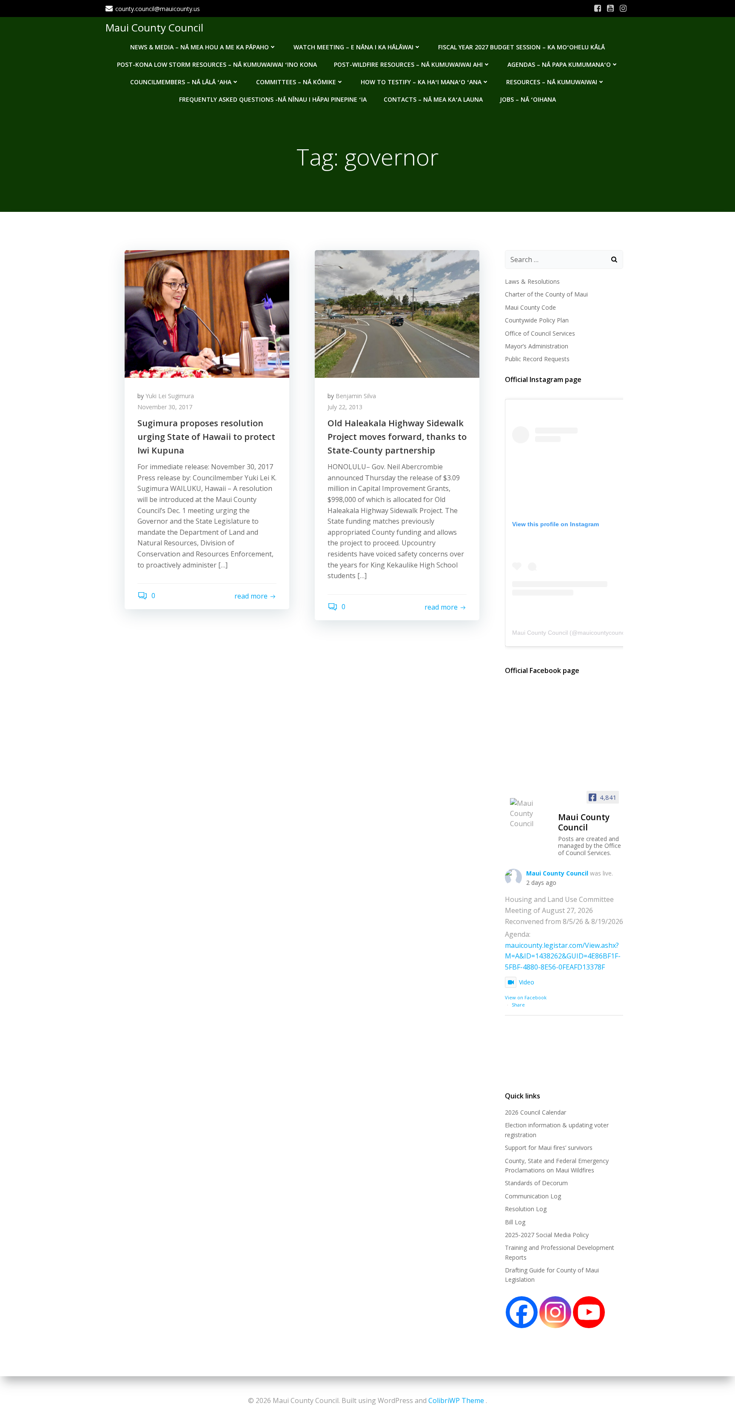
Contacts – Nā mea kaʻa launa (433, 99)
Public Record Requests (537, 359)
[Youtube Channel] (589, 1312)
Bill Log (515, 1222)
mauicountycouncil (602, 632)
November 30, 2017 (164, 407)
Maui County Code (530, 307)
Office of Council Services (540, 333)
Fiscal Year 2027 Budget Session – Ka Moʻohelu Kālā (521, 47)
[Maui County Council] (530, 813)
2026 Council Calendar (535, 1112)
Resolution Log (526, 1209)
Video (526, 982)
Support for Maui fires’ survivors (549, 1148)
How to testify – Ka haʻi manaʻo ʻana (421, 82)
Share (518, 1004)
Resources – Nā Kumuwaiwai (551, 82)
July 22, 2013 (345, 407)
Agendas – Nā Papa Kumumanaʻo (559, 64)
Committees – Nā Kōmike (296, 82)
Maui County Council (154, 27)
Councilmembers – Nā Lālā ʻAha (180, 82)
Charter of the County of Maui (546, 294)
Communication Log (533, 1196)
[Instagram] (555, 1312)
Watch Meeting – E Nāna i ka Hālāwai (353, 47)
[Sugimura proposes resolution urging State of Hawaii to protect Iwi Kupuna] (207, 313)
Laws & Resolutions (532, 281)
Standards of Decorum (536, 1183)
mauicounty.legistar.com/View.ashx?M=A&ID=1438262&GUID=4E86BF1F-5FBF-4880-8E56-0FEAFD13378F (563, 956)
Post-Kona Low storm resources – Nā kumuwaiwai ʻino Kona (217, 64)
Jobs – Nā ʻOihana (528, 99)
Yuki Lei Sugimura (169, 396)
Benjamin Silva (356, 396)
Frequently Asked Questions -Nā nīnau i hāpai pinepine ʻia (273, 99)
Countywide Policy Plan (537, 320)
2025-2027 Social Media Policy (547, 1235)
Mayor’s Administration (536, 346)
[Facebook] (522, 1312)
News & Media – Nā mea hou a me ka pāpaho (199, 47)
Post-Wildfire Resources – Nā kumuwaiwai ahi (408, 64)
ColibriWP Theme (456, 1400)
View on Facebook (526, 997)
